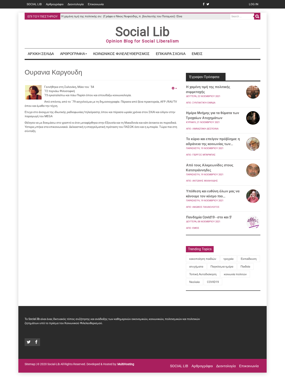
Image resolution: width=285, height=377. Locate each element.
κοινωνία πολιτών (235, 274)
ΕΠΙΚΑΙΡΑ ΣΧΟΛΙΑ (170, 54)
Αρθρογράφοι (54, 4)
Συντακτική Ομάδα (203, 102)
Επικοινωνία (96, 4)
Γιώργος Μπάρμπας (204, 154)
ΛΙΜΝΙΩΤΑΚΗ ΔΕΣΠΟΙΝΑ (205, 128)
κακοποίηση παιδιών (202, 258)
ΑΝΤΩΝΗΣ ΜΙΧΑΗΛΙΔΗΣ (205, 180)
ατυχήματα (196, 266)
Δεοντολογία (76, 4)
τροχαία (228, 258)
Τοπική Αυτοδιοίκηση (203, 274)
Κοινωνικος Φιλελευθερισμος (121, 54)
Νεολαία (194, 282)
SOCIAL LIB (34, 4)
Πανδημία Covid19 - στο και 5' (209, 217)
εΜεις (197, 54)
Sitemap (30, 364)
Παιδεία (245, 266)
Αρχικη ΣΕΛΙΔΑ (41, 54)
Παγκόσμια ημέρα (222, 266)
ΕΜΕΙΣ (195, 228)
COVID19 (213, 282)
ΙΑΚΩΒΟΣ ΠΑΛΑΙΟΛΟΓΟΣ (205, 207)
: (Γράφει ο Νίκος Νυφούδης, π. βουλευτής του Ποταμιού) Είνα (121, 16)
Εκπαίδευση (249, 258)
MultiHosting (125, 364)
